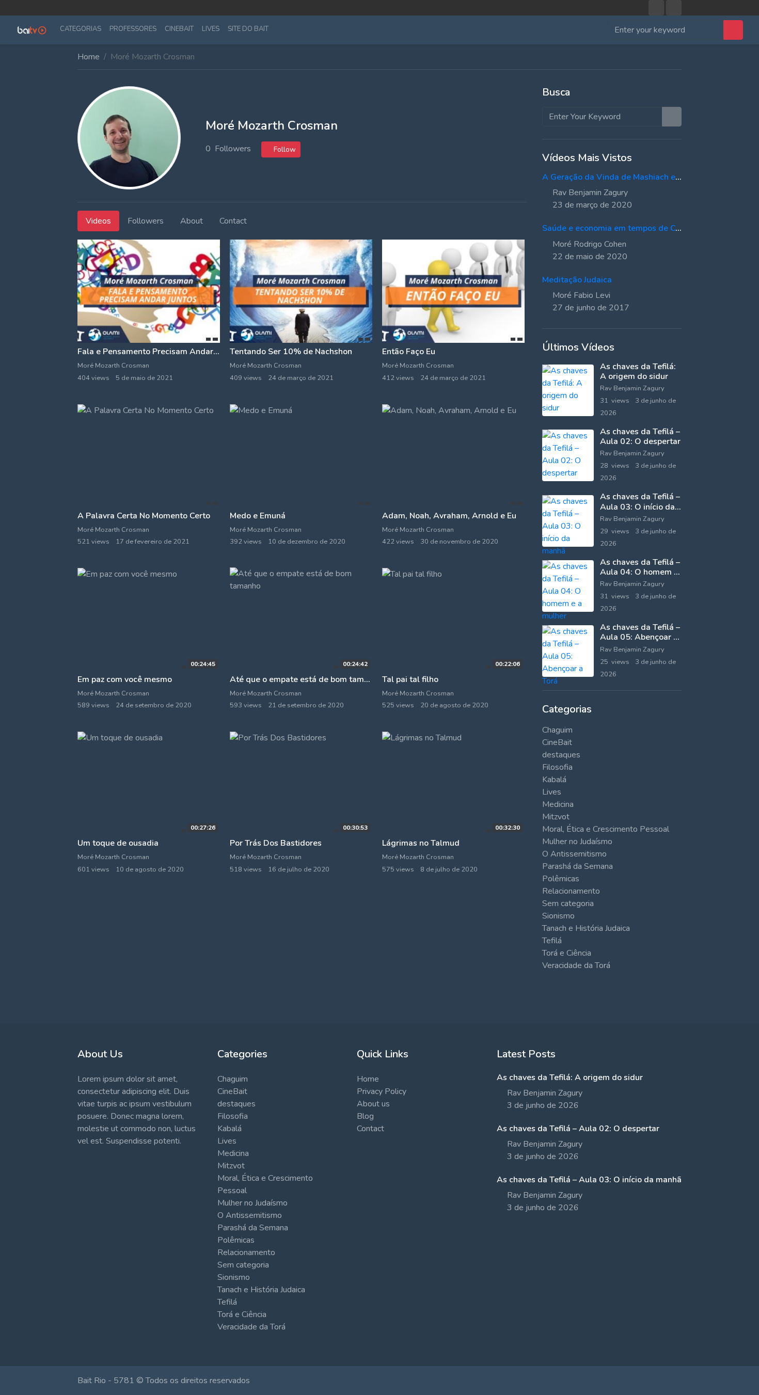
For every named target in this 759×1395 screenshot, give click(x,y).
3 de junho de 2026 (543, 1105)
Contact (370, 1128)
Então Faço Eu (408, 351)
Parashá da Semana (577, 866)
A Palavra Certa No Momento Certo (143, 515)
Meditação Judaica (577, 280)
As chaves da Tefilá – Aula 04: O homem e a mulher (640, 572)
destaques (561, 754)
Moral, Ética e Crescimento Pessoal (605, 829)
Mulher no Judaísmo (577, 841)
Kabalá (554, 779)
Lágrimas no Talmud (421, 843)
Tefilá (552, 940)
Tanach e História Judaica (586, 928)
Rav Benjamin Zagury (590, 192)
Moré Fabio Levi (581, 295)
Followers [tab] (146, 221)
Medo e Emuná (258, 515)
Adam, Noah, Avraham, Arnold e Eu (449, 515)
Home (88, 56)
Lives (210, 29)
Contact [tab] (233, 221)
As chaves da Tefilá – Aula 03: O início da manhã (640, 506)
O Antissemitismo (574, 854)
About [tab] (191, 221)
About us (373, 1103)
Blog (365, 1116)
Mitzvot (556, 816)
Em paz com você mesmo (124, 679)
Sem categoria (568, 903)
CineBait (179, 29)
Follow (284, 149)
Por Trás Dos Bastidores (276, 843)
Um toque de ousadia (118, 843)
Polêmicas (560, 878)
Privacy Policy (381, 1091)
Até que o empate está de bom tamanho (306, 679)
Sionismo (558, 916)
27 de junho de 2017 (590, 307)
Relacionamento (571, 891)
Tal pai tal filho (410, 679)
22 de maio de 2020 (589, 256)
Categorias (80, 29)
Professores (132, 29)
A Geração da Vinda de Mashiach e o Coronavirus (635, 177)
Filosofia (557, 767)
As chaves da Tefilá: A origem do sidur (638, 371)
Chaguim (557, 730)
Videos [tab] (98, 221)
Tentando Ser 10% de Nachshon (291, 351)
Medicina (558, 804)
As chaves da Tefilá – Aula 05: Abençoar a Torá (640, 637)
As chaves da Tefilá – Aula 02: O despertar (640, 436)
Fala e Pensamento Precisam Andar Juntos (158, 351)
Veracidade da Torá (576, 965)
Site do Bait (248, 29)
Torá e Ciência (566, 953)
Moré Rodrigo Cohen (589, 244)
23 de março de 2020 (592, 205)
